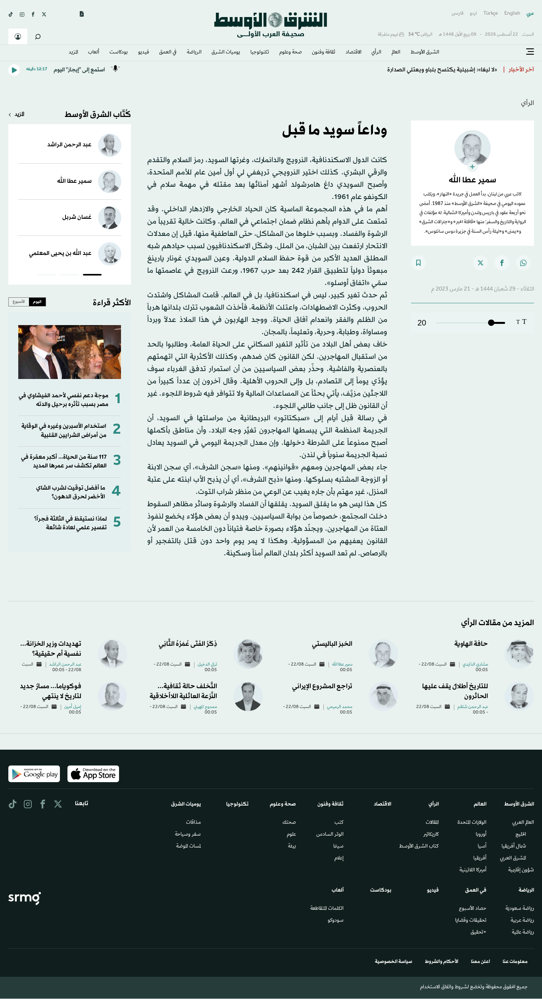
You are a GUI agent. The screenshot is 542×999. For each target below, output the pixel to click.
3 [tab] (47, 276)
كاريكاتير (431, 835)
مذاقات (193, 823)
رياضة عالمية (523, 933)
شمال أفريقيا (514, 847)
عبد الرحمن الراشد (69, 145)
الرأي (376, 53)
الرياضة (194, 53)
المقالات (432, 823)
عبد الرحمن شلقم (472, 707)
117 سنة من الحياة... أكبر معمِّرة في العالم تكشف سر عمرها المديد (64, 461)
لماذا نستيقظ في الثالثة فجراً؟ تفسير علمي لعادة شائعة (70, 523)
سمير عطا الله (74, 181)
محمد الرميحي (339, 707)
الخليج (520, 835)
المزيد (73, 53)
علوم (291, 835)
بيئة (292, 847)
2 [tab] (69, 276)
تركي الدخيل (207, 664)
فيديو (143, 53)
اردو (473, 13)
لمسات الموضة (188, 847)
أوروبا (481, 835)
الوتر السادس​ (330, 835)
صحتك (289, 823)
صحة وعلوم (290, 53)
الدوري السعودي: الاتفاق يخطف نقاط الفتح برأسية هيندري (426, 70)
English (512, 13)
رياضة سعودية (519, 909)
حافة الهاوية (471, 644)
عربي (530, 13)
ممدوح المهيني (205, 707)
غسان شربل (77, 217)
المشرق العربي (513, 858)
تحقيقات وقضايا (470, 921)
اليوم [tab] (37, 301)
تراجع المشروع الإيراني (322, 686)
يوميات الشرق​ (225, 53)
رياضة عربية (522, 921)
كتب (339, 823)
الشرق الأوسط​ (425, 53)
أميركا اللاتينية (472, 870)
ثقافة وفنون (323, 53)
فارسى (457, 13)
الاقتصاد (353, 53)
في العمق (168, 53)
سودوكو (336, 921)
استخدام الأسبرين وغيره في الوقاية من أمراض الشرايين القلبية (63, 430)
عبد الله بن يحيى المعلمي (60, 253)
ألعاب (93, 53)
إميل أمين (72, 707)
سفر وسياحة (188, 835)
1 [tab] (92, 276)
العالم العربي (523, 823)
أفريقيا (479, 858)
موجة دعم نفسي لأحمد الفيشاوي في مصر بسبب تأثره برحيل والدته (63, 400)
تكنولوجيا (259, 53)
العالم (396, 53)
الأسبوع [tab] (19, 301)
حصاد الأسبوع (472, 909)
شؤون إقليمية (521, 870)
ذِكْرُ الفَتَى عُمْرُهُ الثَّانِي (188, 644)
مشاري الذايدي (475, 664)
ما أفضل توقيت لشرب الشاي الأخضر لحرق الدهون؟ (70, 492)
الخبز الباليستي (332, 644)
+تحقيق (478, 933)
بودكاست (119, 53)
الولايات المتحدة (471, 823)
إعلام (339, 858)
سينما (338, 847)
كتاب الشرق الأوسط (419, 847)
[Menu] (530, 52)
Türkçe (490, 13)
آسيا (482, 847)
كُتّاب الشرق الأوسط (98, 115)
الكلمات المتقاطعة (327, 909)
